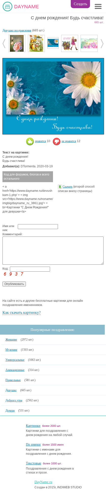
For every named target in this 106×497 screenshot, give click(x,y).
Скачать (67, 186)
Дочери (10, 410)
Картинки (33, 426)
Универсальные (14, 360)
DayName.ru (43, 482)
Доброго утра (13, 400)
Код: (5, 268)
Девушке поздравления (16, 30)
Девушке (11, 390)
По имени (33, 444)
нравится (40, 141)
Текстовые (33, 463)
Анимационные (14, 370)
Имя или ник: (8, 228)
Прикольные (13, 380)
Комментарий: (10, 234)
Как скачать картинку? (21, 312)
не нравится (69, 141)
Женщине (11, 339)
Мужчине (11, 349)
